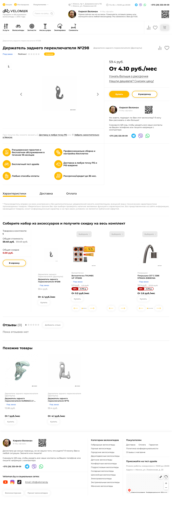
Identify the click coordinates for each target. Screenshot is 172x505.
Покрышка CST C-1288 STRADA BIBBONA (148, 276)
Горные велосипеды (101, 448)
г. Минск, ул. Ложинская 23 (83, 6)
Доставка (130, 445)
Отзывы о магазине (135, 452)
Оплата (142, 445)
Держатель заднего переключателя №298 (49, 280)
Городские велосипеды (102, 452)
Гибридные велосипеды (103, 445)
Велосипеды (18, 30)
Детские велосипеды (101, 460)
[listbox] (84, 234)
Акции (9, 4)
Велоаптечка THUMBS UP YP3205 (82, 276)
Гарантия (153, 445)
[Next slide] (92, 308)
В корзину (14, 263)
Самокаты (73, 30)
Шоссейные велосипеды (103, 475)
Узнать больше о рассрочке (128, 76)
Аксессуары (45, 30)
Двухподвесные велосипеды (105, 456)
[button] (21, 94)
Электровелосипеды (101, 478)
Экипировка (60, 30)
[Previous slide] (76, 308)
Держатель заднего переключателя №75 (58, 399)
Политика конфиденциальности (142, 448)
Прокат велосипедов (38, 493)
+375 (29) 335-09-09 (160, 5)
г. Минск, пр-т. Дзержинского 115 (86, 4)
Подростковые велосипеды (105, 467)
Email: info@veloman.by (36, 482)
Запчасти (31, 30)
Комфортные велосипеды (104, 463)
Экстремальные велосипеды (105, 482)
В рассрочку (144, 94)
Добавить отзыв (52, 325)
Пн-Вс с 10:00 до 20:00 (119, 5)
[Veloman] (15, 11)
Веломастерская (13, 493)
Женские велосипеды (102, 486)
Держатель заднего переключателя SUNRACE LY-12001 (19, 399)
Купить (119, 94)
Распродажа (23, 4)
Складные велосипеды (102, 471)
